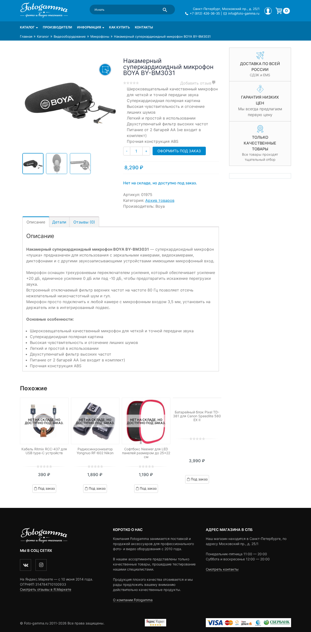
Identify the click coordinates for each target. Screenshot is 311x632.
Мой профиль (268, 11)
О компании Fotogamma (133, 600)
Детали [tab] (59, 222)
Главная (26, 36)
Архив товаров (159, 200)
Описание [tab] (35, 222)
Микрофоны (99, 36)
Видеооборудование (70, 36)
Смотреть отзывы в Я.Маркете (45, 589)
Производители (57, 27)
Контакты (144, 27)
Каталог (27, 27)
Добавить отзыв (195, 83)
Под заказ (46, 488)
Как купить (119, 27)
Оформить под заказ (179, 151)
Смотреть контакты (222, 569)
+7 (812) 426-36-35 (205, 13)
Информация (89, 27)
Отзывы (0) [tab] (84, 222)
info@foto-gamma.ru (243, 13)
